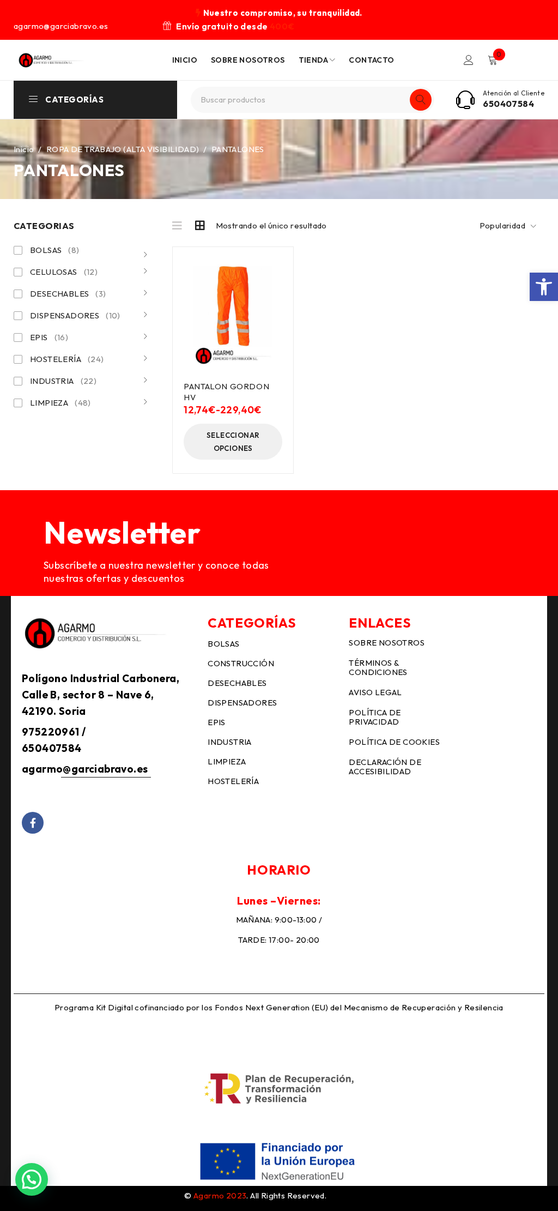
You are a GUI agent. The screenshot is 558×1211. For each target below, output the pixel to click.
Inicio (24, 149)
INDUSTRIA (63, 381)
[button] (544, 287)
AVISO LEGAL (375, 692)
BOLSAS (55, 250)
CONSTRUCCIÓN (241, 663)
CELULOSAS (64, 272)
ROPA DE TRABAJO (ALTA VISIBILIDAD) (122, 149)
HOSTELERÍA (67, 359)
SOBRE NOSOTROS (386, 642)
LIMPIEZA (60, 402)
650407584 (508, 103)
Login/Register (469, 60)
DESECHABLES (68, 293)
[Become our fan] (33, 823)
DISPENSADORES (75, 315)
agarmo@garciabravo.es (85, 768)
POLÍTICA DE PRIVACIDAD (375, 717)
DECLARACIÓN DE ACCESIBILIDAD (385, 766)
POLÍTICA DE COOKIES (394, 742)
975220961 (51, 731)
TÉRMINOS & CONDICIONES (378, 667)
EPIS (49, 337)
